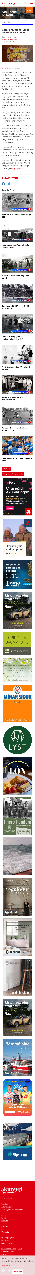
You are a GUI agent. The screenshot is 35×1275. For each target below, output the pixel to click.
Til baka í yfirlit (10, 178)
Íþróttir (6, 469)
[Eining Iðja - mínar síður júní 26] (17, 704)
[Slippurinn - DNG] (17, 1142)
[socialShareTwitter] (8, 184)
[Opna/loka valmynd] (32, 3)
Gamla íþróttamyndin (13, 474)
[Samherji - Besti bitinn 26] (17, 856)
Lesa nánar (6, 1265)
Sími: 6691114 (6, 1198)
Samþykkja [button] (17, 1272)
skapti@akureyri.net (9, 39)
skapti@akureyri (18, 168)
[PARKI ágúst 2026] (17, 13)
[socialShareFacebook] (3, 184)
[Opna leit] (26, 3)
